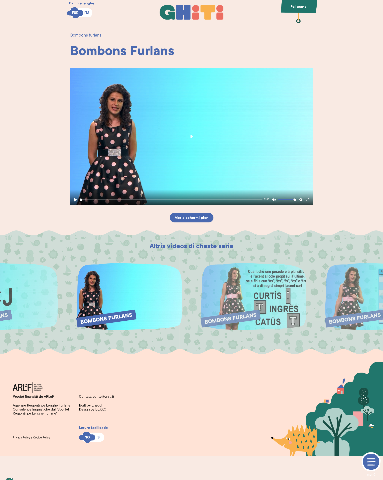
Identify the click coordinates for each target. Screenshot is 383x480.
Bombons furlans (85, 35)
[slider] (171, 200)
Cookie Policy (41, 437)
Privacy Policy (21, 437)
